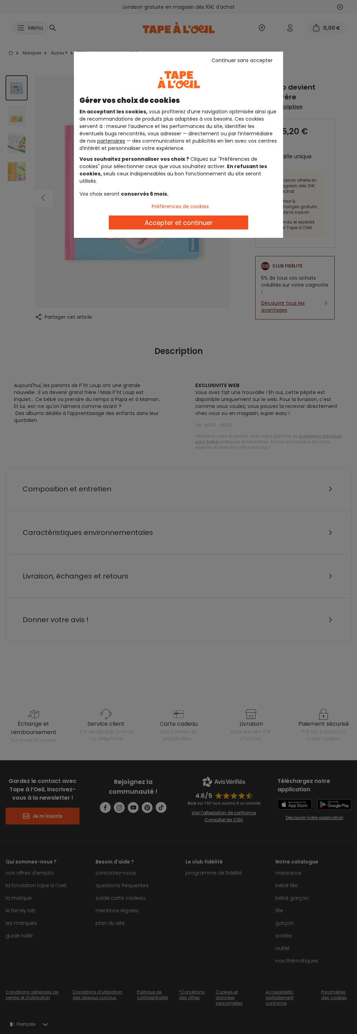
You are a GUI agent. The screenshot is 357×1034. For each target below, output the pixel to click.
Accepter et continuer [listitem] (179, 222)
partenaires (111, 140)
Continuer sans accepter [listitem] (242, 60)
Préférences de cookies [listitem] (180, 206)
